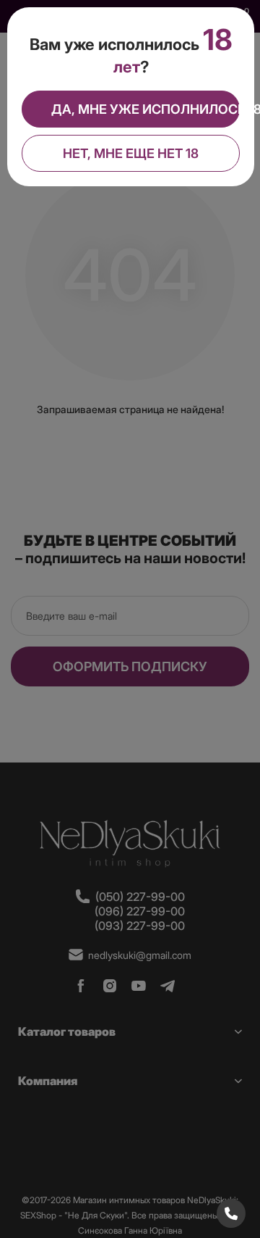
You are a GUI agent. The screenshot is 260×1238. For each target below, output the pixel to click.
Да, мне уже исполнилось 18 (145, 109)
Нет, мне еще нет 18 (131, 153)
